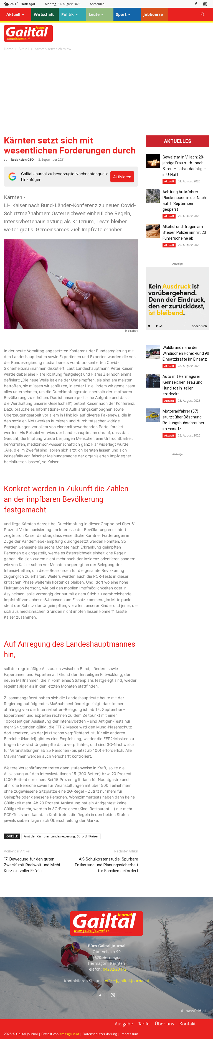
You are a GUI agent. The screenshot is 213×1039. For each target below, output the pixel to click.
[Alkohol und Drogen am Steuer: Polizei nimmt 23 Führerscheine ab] (153, 231)
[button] (202, 14)
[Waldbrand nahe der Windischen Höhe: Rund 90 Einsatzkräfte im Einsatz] (153, 352)
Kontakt (187, 1023)
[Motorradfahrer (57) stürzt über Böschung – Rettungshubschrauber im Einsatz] (153, 415)
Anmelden (97, 4)
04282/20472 (114, 969)
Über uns (164, 1023)
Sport (121, 14)
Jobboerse (153, 14)
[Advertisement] (106, 94)
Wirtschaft (44, 14)
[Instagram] (205, 4)
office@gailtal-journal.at (127, 980)
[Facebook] (196, 4)
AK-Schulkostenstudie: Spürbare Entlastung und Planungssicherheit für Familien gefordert (106, 865)
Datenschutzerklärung (100, 1033)
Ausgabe (124, 1023)
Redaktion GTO (22, 159)
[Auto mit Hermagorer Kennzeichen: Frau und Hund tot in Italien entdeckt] (153, 381)
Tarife (143, 1023)
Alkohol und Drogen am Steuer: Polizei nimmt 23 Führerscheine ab (184, 232)
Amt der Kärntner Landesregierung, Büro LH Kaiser (61, 836)
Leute (94, 14)
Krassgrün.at (69, 1033)
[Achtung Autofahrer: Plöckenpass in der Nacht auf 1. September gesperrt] (153, 196)
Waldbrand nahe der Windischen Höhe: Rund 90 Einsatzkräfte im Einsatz (186, 353)
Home (8, 48)
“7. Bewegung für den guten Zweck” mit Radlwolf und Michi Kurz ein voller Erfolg (32, 865)
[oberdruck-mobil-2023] (177, 328)
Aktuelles (177, 141)
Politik (67, 14)
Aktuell (13, 14)
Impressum (129, 1033)
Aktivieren (122, 176)
